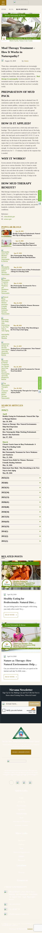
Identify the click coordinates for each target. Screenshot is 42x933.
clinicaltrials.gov (9, 216)
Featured (21, 860)
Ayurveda (21, 810)
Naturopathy (21, 806)
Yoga (21, 817)
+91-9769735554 (14, 904)
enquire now (40, 196)
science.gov (8, 219)
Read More (10, 615)
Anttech (30, 929)
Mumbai (21, 872)
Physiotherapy (21, 813)
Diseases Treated (21, 825)
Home (21, 798)
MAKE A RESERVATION (21, 752)
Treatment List (40, 383)
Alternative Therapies (21, 821)
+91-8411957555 (14, 909)
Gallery (21, 844)
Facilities (21, 840)
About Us (21, 802)
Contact (21, 856)
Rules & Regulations (21, 852)
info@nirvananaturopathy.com (19, 914)
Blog (21, 848)
